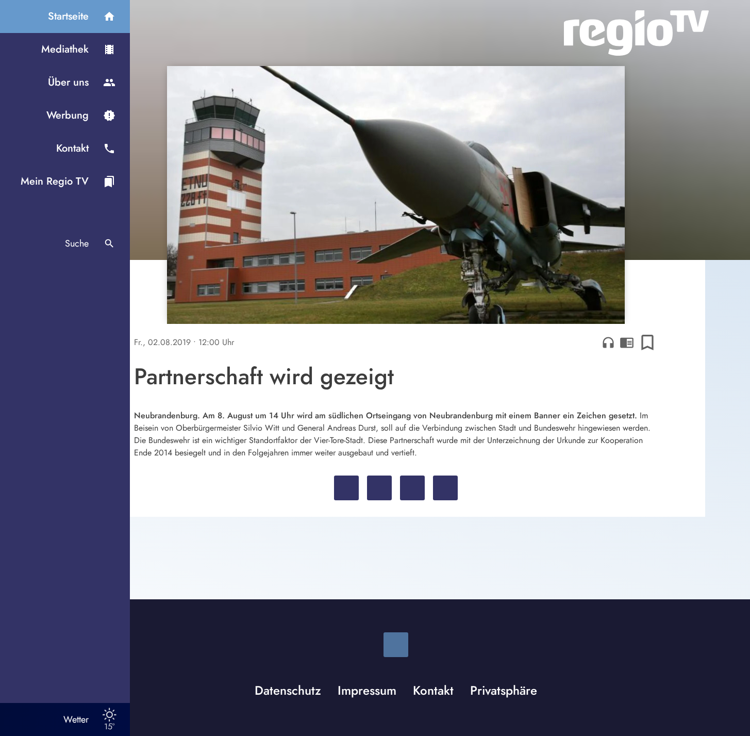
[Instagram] (396, 644)
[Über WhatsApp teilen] (412, 488)
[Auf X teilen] (379, 488)
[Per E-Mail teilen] (445, 488)
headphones (608, 342)
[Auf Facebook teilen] (346, 488)
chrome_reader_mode (627, 342)
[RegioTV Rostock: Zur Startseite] (636, 33)
